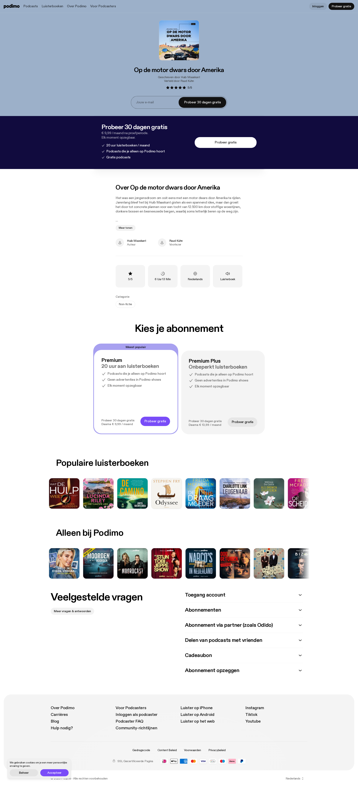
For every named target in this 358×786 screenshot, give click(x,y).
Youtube (252, 721)
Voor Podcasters (103, 6)
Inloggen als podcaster (137, 714)
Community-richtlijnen (136, 728)
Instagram (254, 707)
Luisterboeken (52, 6)
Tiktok (251, 714)
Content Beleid (167, 750)
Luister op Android (197, 714)
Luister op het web (197, 721)
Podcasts (30, 6)
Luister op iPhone (196, 707)
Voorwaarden (192, 750)
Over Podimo (77, 6)
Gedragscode (141, 750)
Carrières (59, 714)
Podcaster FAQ (129, 721)
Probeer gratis (341, 6)
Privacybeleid (217, 750)
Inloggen (318, 6)
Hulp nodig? (62, 728)
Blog (55, 721)
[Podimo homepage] (12, 6)
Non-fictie (125, 304)
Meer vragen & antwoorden (72, 611)
